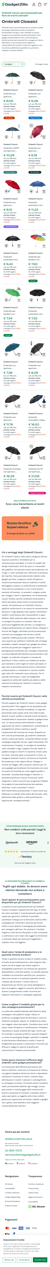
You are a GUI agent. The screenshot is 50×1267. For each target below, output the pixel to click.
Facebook (21, 1163)
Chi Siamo (9, 1184)
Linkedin (10, 1163)
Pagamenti (11, 1219)
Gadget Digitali (11, 1197)
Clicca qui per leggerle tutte (25, 863)
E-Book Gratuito (11, 1206)
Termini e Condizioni (36, 1184)
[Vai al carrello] (39, 4)
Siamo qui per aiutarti (17, 1131)
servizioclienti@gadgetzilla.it (22, 1154)
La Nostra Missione (12, 1193)
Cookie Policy (33, 1193)
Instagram (34, 1163)
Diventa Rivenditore (12, 1201)
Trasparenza (35, 1176)
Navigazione (12, 1176)
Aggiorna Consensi (35, 1197)
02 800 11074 (13, 1150)
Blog (18, 1197)
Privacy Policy (33, 1188)
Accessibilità (33, 1202)
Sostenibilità (10, 1188)
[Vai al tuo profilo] (34, 4)
